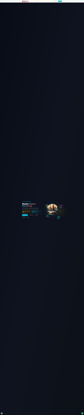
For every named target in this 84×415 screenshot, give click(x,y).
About (38, 1)
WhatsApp (56, 1)
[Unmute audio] (2, 413)
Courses (41, 1)
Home (36, 1)
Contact (45, 1)
